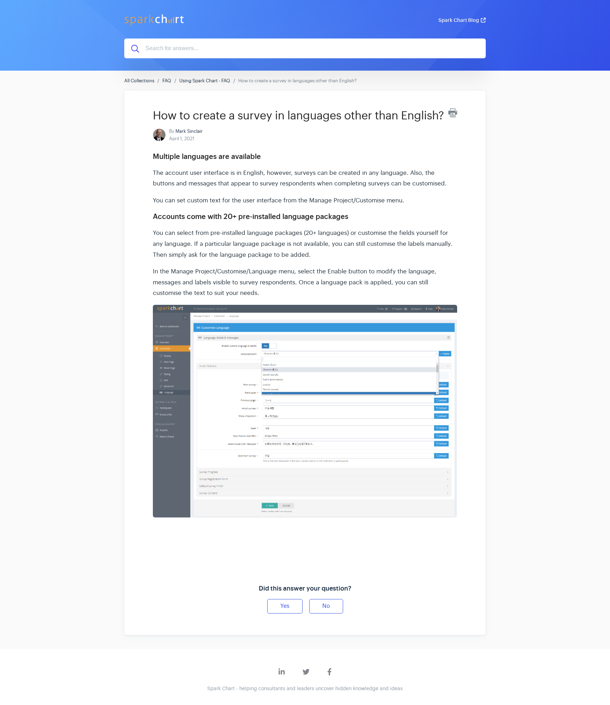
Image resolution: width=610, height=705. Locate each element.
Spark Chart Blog (458, 20)
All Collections (139, 81)
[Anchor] (266, 155)
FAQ (166, 81)
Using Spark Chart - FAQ (204, 81)
